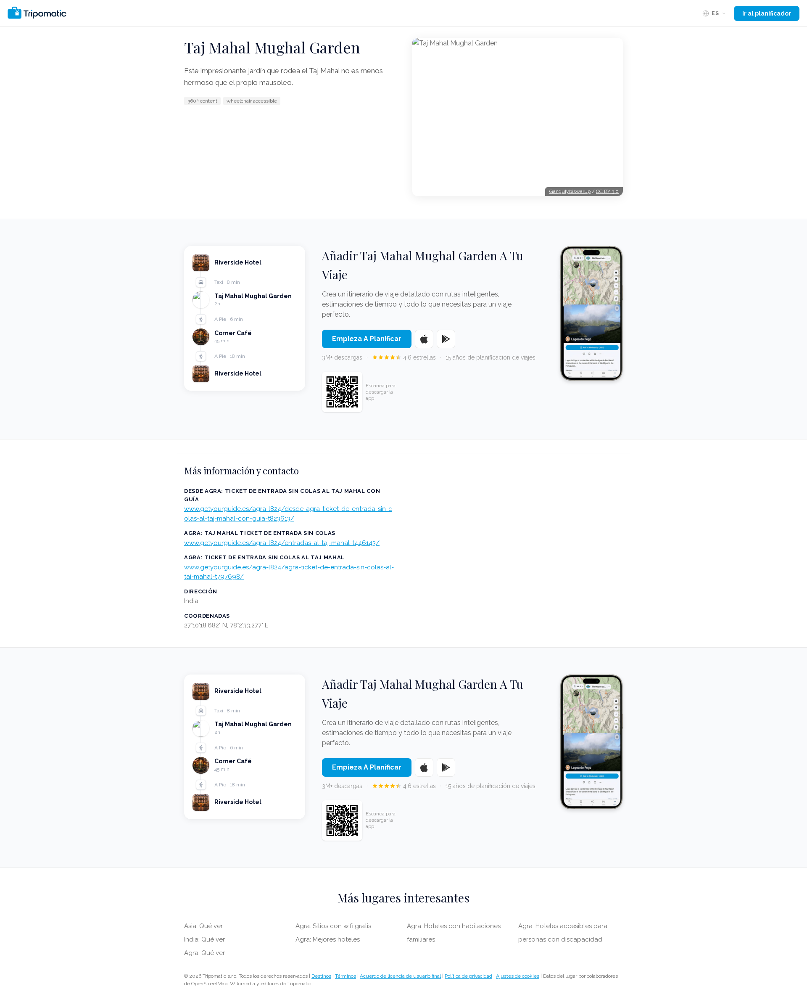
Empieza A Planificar (366, 339)
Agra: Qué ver (204, 953)
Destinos (321, 976)
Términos (345, 976)
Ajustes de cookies (517, 976)
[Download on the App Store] (424, 339)
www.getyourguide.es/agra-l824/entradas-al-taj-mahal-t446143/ (282, 543)
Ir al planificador (766, 13)
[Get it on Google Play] (446, 339)
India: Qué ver (204, 939)
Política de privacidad (468, 976)
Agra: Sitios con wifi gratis (333, 926)
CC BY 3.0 (607, 191)
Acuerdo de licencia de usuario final (400, 976)
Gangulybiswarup (570, 191)
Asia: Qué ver (203, 926)
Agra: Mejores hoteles (327, 939)
